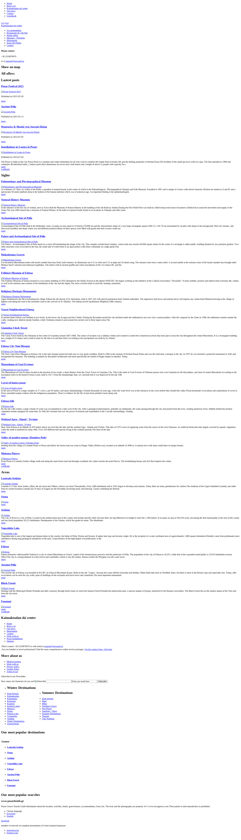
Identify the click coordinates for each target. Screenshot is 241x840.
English (10, 816)
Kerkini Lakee (13, 706)
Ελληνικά (11, 813)
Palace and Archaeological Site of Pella (23, 236)
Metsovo (11, 708)
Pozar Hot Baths (14, 43)
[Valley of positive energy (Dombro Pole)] (20, 443)
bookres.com (12, 833)
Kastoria (11, 703)
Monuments (12, 40)
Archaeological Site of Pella (16, 218)
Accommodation (14, 30)
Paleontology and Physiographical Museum (26, 181)
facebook (5, 821)
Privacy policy (13, 666)
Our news (11, 11)
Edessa (5, 546)
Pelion (10, 711)
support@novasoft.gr (15, 61)
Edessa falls (7, 400)
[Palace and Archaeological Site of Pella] (19, 242)
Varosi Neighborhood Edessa (17, 309)
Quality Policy (13, 669)
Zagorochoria (13, 724)
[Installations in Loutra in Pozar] (15, 152)
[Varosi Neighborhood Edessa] (15, 315)
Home (9, 3)
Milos (44, 703)
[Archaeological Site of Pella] (14, 223)
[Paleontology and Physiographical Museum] (21, 187)
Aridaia (5, 509)
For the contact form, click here (98, 649)
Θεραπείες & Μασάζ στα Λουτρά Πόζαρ (24, 126)
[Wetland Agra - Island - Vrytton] (16, 424)
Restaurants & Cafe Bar (17, 33)
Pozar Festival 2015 (12, 86)
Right (7, 169)
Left (3, 169)
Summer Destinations (51, 714)
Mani (44, 701)
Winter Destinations (15, 721)
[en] (7, 23)
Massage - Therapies (16, 38)
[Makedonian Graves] (11, 260)
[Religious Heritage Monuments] (16, 296)
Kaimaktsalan (13, 696)
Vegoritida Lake (10, 528)
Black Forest (8, 583)
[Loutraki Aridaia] (9, 484)
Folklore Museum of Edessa (17, 272)
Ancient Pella (8, 106)
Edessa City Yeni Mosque (15, 346)
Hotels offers (12, 35)
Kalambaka (12, 698)
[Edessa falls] (7, 406)
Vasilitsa (10, 719)
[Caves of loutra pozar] (11, 388)
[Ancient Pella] (8, 112)
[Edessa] (5, 552)
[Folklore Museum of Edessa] (14, 278)
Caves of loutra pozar (13, 382)
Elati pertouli (47, 698)
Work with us (13, 636)
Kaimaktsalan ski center (17, 8)
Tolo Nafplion (48, 719)
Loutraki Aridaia (11, 478)
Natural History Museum (15, 199)
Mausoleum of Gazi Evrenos (17, 364)
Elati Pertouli (13, 693)
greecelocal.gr (13, 830)
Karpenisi (11, 701)
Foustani (6, 601)
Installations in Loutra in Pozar (19, 146)
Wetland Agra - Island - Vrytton (19, 419)
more (3, 101)
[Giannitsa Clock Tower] (12, 333)
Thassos (45, 716)
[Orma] (4, 502)
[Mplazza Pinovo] (9, 459)
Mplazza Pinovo (10, 453)
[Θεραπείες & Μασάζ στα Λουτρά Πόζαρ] (20, 132)
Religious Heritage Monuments (18, 291)
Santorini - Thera (49, 711)
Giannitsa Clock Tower (14, 327)
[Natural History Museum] (13, 205)
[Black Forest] (8, 588)
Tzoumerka (12, 716)
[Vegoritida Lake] (9, 533)
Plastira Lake (13, 714)
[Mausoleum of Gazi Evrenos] (15, 370)
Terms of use (12, 671)
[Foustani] (6, 607)
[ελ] (3, 23)
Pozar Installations (15, 638)
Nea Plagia (47, 708)
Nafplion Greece (49, 706)
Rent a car (11, 6)
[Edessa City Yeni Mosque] (13, 351)
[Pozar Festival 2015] (11, 91)
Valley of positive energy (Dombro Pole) (23, 437)
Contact (10, 13)
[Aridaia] (5, 515)
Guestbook (11, 16)
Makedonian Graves (13, 254)
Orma (4, 496)
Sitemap (10, 641)
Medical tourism (14, 661)
